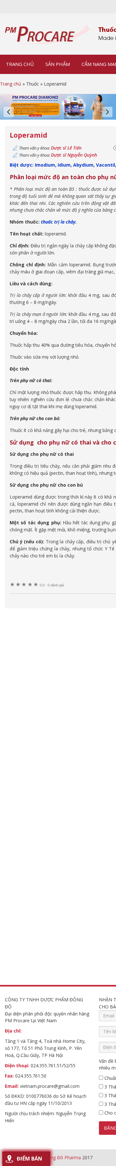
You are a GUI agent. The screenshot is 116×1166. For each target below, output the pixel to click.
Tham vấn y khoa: (50, 148)
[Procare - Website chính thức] (47, 34)
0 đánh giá (52, 585)
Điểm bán (29, 1158)
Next (107, 112)
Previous (8, 112)
